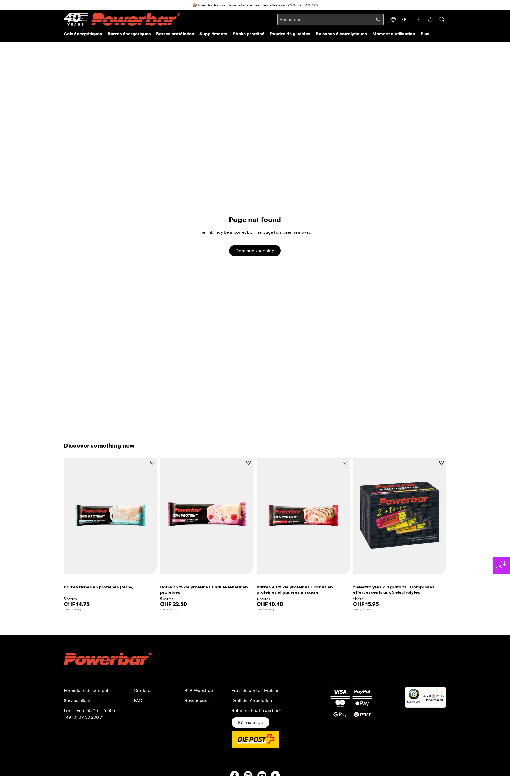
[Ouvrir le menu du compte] (418, 19)
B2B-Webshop (199, 690)
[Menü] (443, 690)
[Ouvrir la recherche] (378, 19)
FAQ (138, 700)
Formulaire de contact (86, 690)
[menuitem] (425, 34)
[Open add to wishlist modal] (152, 463)
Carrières (143, 690)
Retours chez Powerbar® (257, 710)
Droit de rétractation (252, 700)
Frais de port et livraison (256, 690)
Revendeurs (197, 700)
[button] (441, 19)
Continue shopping (255, 250)
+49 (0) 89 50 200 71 (84, 716)
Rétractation (250, 722)
